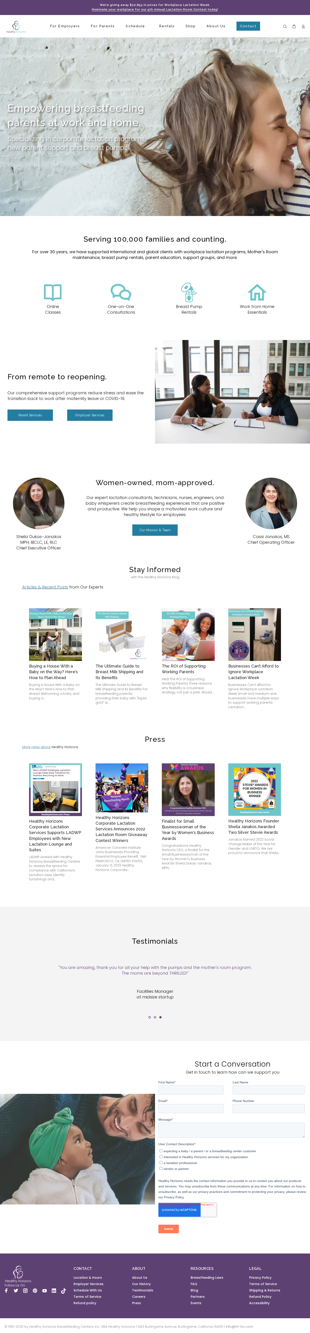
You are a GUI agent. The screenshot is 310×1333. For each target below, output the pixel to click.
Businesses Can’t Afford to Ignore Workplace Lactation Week (253, 672)
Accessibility (259, 1303)
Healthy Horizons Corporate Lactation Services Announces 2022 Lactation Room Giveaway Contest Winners (121, 829)
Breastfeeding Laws (207, 1277)
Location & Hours (88, 1277)
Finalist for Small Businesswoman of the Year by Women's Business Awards (188, 830)
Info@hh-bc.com (239, 1326)
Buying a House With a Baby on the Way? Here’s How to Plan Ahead (53, 672)
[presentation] (15, 990)
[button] (149, 1017)
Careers (138, 1296)
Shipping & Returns (264, 1290)
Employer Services (88, 1284)
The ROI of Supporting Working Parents (184, 669)
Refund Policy (260, 1296)
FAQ (194, 1284)
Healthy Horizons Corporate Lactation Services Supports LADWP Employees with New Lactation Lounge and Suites (55, 835)
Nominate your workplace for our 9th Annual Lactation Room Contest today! (155, 9)
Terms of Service (87, 1296)
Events (196, 1303)
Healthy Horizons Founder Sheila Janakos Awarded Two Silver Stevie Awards (253, 827)
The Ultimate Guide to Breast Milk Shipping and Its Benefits (119, 672)
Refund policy (85, 1303)
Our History (141, 1284)
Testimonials (142, 1290)
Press (136, 1303)
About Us (139, 1277)
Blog (194, 1290)
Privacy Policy (260, 1277)
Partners (198, 1296)
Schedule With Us (88, 1290)
